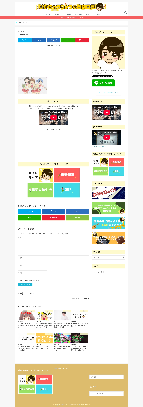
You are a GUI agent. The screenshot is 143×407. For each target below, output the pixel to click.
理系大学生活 (78, 14)
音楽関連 (69, 14)
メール (20, 265)
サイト (20, 273)
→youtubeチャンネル (99, 146)
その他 (87, 14)
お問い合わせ (96, 14)
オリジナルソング (58, 14)
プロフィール (46, 14)
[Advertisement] (53, 60)
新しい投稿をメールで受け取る (29, 280)
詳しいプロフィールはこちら (108, 92)
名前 (20, 258)
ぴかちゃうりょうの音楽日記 (70, 404)
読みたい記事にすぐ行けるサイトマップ (72, 17)
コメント (21, 238)
